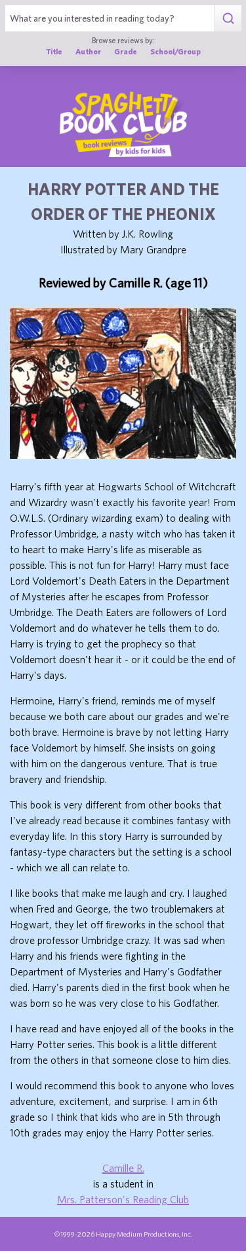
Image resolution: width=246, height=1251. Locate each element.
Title (54, 51)
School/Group (175, 51)
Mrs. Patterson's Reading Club (123, 1199)
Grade (125, 51)
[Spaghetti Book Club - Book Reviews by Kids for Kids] (123, 124)
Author (88, 51)
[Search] (228, 18)
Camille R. (123, 1168)
